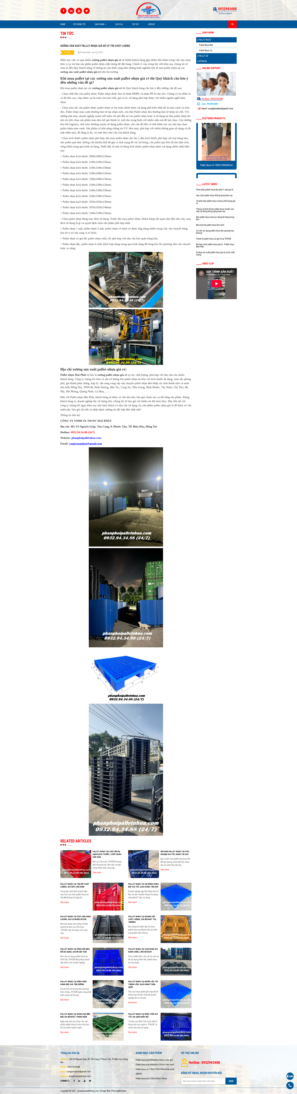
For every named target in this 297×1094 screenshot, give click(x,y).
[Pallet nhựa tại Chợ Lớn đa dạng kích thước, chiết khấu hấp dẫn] (75, 864)
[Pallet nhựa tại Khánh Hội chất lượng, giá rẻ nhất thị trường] (176, 929)
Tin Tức (135, 24)
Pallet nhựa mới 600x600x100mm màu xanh (155, 1064)
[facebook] (63, 11)
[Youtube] (79, 11)
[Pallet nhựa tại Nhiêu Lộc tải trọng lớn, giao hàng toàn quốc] (176, 994)
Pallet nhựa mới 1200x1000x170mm (151, 1078)
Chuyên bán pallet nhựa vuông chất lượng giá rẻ (215, 202)
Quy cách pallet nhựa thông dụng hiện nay (214, 195)
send (231, 1081)
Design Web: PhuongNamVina (113, 1091)
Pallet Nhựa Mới (206, 45)
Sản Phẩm (100, 24)
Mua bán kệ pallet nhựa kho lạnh (210, 225)
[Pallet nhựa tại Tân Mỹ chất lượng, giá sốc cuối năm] (108, 897)
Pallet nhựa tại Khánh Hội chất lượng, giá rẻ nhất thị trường (142, 919)
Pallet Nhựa (204, 40)
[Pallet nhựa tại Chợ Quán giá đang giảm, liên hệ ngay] (176, 962)
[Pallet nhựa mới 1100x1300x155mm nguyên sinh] (216, 141)
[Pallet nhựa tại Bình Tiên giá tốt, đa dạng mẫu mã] (176, 1027)
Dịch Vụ (119, 24)
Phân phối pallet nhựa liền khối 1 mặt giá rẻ (214, 189)
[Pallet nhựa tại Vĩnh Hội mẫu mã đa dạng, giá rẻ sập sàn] (108, 962)
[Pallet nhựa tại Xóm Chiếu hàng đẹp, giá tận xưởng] (108, 994)
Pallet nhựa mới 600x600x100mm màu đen (154, 1060)
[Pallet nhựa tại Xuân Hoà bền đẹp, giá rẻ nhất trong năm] (108, 1027)
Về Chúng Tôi (79, 24)
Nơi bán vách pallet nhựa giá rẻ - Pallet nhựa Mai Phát (215, 245)
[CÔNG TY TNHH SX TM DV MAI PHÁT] (148, 10)
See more (97, 872)
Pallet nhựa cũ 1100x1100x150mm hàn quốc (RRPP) (155, 1071)
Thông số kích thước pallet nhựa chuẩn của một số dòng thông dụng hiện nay (215, 210)
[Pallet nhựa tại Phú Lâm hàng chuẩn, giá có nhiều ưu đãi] (108, 929)
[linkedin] (71, 11)
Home (62, 24)
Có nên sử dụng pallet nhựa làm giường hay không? (215, 231)
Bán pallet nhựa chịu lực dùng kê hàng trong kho (215, 218)
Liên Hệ (151, 24)
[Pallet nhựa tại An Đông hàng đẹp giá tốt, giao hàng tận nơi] (176, 897)
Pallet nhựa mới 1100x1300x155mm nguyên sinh (216, 166)
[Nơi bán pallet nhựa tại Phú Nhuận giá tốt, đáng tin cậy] (143, 864)
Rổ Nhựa (202, 61)
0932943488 (212, 104)
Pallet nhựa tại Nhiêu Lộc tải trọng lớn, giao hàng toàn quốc (143, 984)
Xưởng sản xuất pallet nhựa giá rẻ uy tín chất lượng (215, 253)
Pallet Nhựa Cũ (205, 50)
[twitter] (87, 11)
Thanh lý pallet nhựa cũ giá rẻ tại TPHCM (213, 239)
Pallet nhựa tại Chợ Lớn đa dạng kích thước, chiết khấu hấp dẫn (107, 854)
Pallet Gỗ (203, 56)
